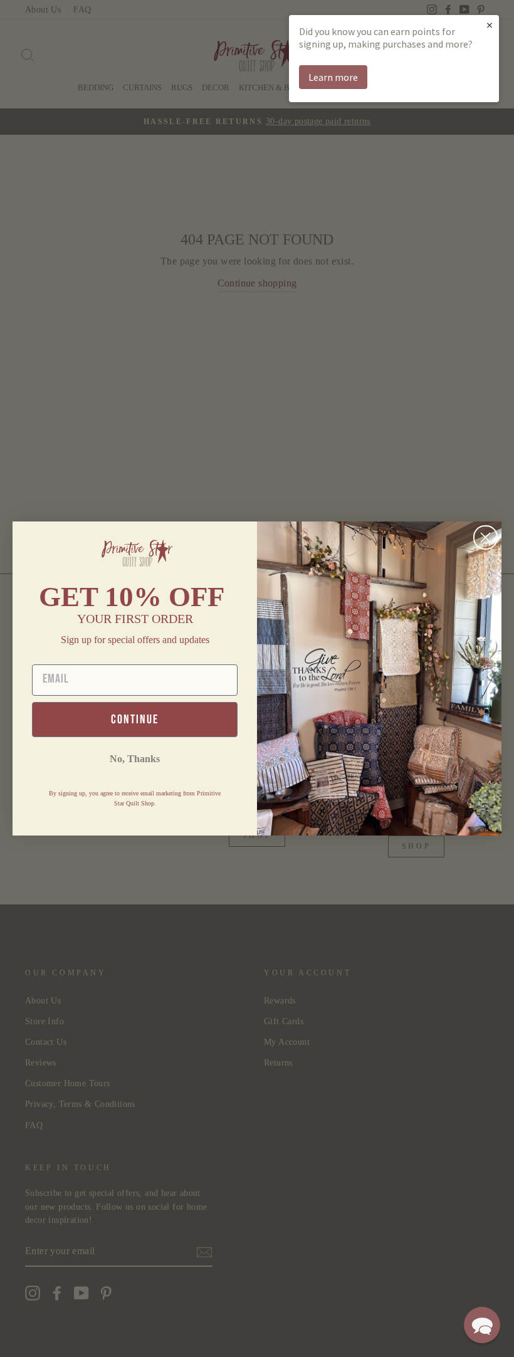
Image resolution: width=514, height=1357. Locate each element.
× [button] (489, 25)
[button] (482, 1325)
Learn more (333, 77)
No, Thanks (135, 758)
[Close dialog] (485, 537)
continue (135, 719)
